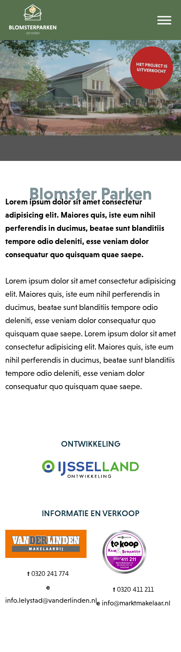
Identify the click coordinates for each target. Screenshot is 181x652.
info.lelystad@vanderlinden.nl (51, 600)
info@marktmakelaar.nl (136, 603)
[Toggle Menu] (164, 20)
